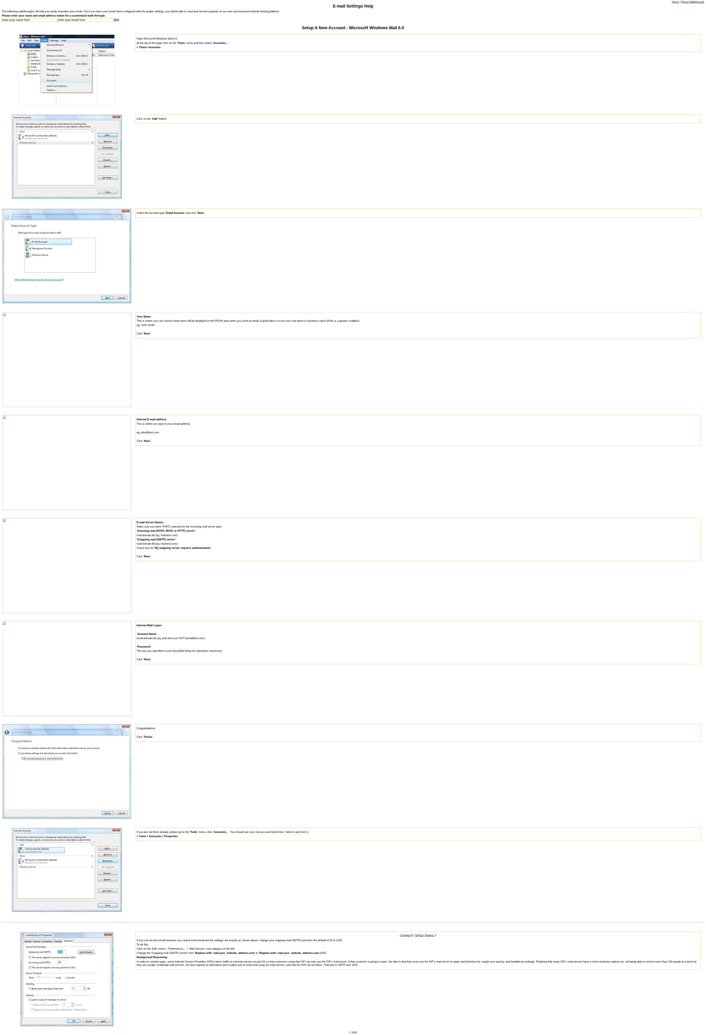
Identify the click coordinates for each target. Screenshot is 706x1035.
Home (675, 2)
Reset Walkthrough (692, 2)
